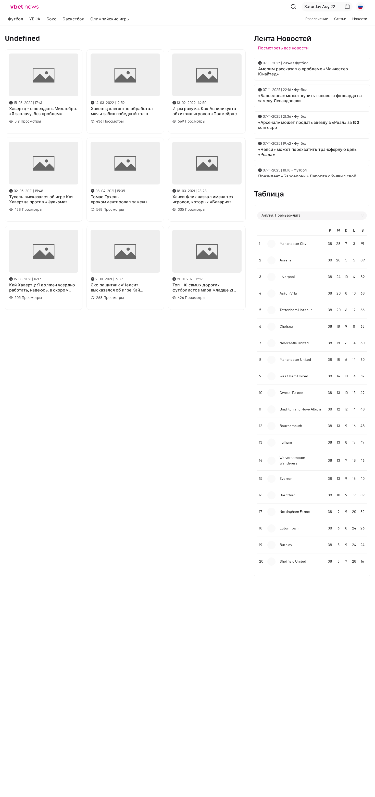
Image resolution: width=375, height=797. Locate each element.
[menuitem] (15, 19)
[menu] (114, 19)
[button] (347, 6)
